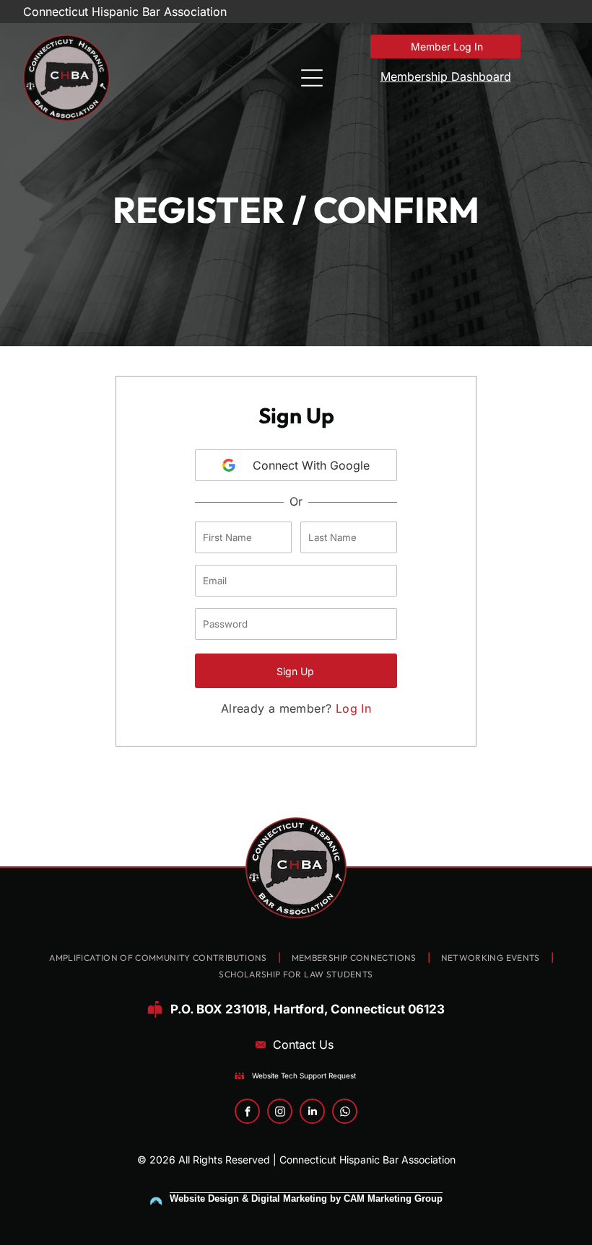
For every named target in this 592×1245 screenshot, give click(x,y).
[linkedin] (312, 1113)
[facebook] (247, 1113)
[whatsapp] (344, 1113)
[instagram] (279, 1113)
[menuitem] (159, 958)
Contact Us (303, 1044)
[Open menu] (312, 78)
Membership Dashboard (445, 76)
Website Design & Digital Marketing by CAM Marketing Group (306, 1198)
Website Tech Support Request (304, 1075)
